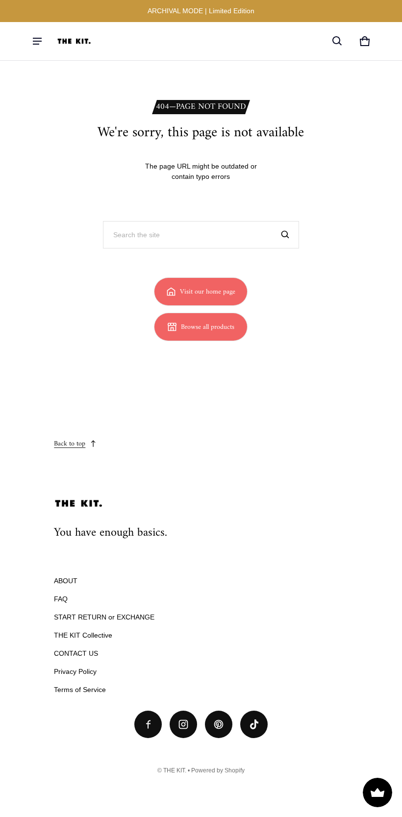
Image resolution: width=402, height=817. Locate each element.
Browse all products (207, 327)
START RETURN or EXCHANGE (104, 617)
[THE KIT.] (74, 41)
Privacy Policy (75, 671)
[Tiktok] (254, 724)
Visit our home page (207, 292)
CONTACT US (76, 653)
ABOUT (65, 581)
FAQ (61, 599)
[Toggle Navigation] (37, 41)
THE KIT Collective (83, 635)
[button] (337, 41)
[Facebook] (148, 724)
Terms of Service (80, 689)
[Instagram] (183, 724)
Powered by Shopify (218, 770)
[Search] (285, 234)
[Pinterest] (218, 724)
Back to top (69, 444)
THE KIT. (174, 770)
